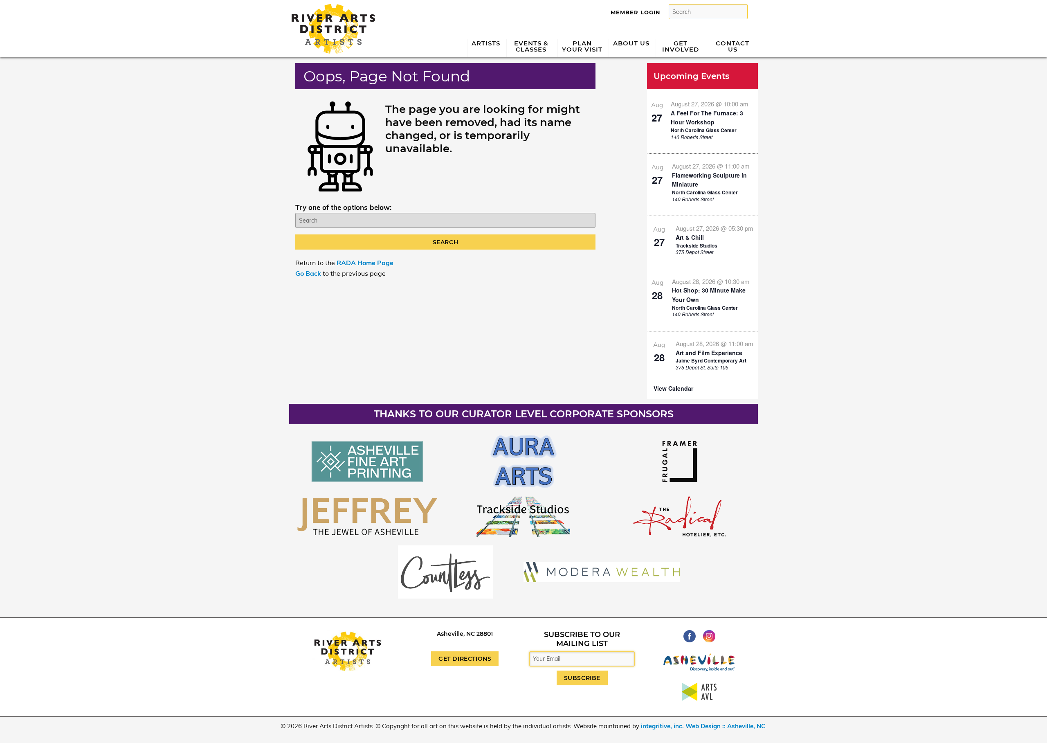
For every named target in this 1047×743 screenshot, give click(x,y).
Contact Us (732, 46)
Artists (486, 43)
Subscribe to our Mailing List (582, 639)
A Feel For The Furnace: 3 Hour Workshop (707, 117)
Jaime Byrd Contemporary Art (711, 360)
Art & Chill (690, 237)
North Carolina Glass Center (704, 130)
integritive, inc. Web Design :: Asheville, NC (703, 726)
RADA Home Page (365, 263)
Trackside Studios (696, 245)
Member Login (636, 12)
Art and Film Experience (709, 353)
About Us (631, 43)
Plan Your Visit (582, 46)
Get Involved (680, 46)
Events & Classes (531, 46)
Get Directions (464, 658)
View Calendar (673, 388)
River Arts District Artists (331, 7)
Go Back (308, 273)
